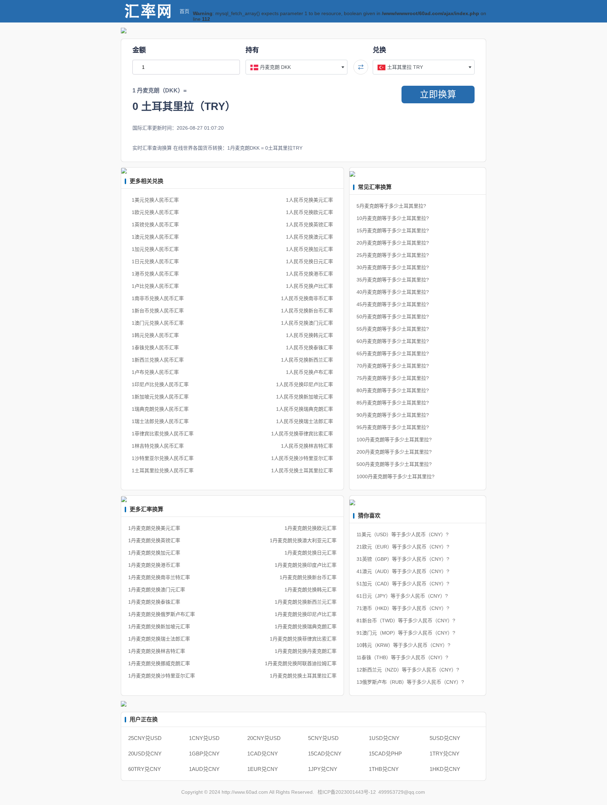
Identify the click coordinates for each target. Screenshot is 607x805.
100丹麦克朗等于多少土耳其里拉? (394, 439)
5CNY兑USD (323, 738)
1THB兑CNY (384, 769)
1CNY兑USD (204, 738)
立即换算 (438, 94)
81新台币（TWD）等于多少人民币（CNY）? (406, 620)
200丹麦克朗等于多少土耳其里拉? (394, 452)
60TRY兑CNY (144, 769)
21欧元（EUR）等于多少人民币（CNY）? (403, 547)
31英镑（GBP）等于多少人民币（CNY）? (403, 559)
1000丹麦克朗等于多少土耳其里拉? (396, 476)
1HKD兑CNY (445, 769)
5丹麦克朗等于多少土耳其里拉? (391, 206)
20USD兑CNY (145, 754)
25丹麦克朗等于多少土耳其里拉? (393, 255)
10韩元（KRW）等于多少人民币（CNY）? (403, 645)
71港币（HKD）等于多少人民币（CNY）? (403, 608)
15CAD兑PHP (385, 754)
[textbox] (296, 67)
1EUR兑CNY (262, 769)
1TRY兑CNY (444, 754)
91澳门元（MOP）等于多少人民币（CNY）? (406, 633)
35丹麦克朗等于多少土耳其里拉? (393, 280)
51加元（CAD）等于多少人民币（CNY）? (403, 583)
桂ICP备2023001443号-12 (347, 792)
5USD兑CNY (445, 738)
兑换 (379, 50)
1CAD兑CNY (262, 754)
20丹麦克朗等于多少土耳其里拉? (393, 243)
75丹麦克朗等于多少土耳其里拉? (393, 378)
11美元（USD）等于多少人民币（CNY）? (403, 534)
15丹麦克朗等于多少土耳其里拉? (393, 230)
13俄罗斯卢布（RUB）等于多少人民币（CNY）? (410, 682)
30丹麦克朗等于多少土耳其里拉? (393, 267)
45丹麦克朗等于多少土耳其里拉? (393, 304)
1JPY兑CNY (322, 769)
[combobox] (296, 67)
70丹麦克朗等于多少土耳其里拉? (393, 366)
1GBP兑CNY (204, 754)
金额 (139, 50)
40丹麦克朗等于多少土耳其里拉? (393, 292)
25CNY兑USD (145, 738)
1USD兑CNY (384, 738)
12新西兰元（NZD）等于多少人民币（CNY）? (408, 670)
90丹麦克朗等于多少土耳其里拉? (393, 415)
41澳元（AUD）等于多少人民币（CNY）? (403, 571)
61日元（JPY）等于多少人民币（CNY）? (402, 596)
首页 (184, 11)
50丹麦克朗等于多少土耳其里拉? (393, 316)
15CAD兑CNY (324, 754)
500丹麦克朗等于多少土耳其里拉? (394, 464)
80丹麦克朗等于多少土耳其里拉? (393, 390)
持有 (252, 50)
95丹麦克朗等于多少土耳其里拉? (393, 427)
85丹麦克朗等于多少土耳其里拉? (393, 402)
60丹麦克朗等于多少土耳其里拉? (393, 341)
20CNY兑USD (264, 738)
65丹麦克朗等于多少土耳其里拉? (393, 353)
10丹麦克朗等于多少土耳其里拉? (393, 218)
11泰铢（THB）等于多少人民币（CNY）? (402, 657)
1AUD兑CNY (204, 769)
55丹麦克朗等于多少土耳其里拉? (393, 329)
